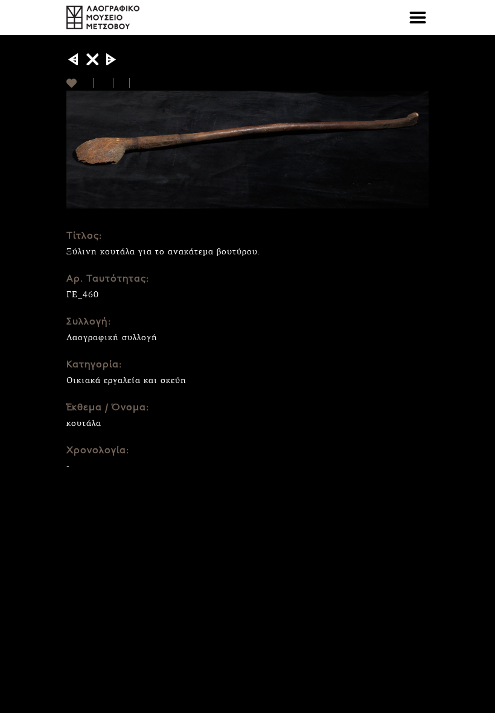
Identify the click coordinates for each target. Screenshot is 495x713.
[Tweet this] (121, 83)
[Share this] (103, 83)
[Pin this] (135, 83)
